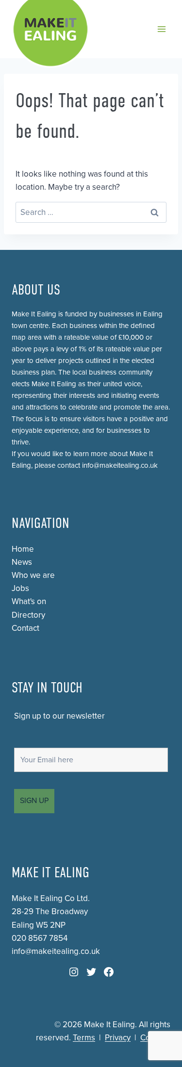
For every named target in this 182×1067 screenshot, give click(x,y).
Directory (28, 615)
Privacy (118, 1038)
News (22, 562)
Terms (84, 1038)
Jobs (20, 588)
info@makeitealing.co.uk (120, 465)
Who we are (33, 575)
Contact (25, 628)
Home (23, 549)
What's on (29, 601)
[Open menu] (161, 28)
